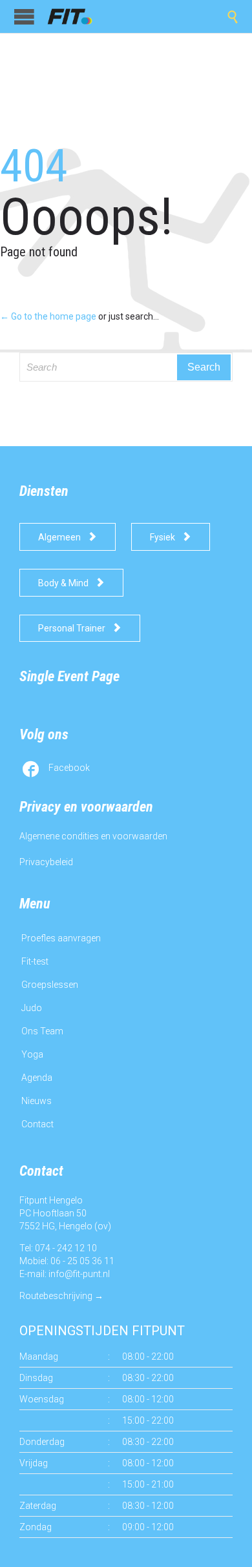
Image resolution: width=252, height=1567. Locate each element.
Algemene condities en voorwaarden (93, 836)
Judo (31, 1008)
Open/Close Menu (24, 16)
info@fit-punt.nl (79, 1274)
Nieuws (36, 1101)
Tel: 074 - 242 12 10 (58, 1248)
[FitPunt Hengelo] (77, 16)
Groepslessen (49, 984)
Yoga (32, 1054)
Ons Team (42, 1031)
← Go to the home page (48, 316)
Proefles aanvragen (61, 938)
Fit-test (34, 961)
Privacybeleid (46, 862)
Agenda (36, 1077)
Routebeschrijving (55, 1296)
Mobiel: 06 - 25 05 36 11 (66, 1261)
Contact (37, 1124)
